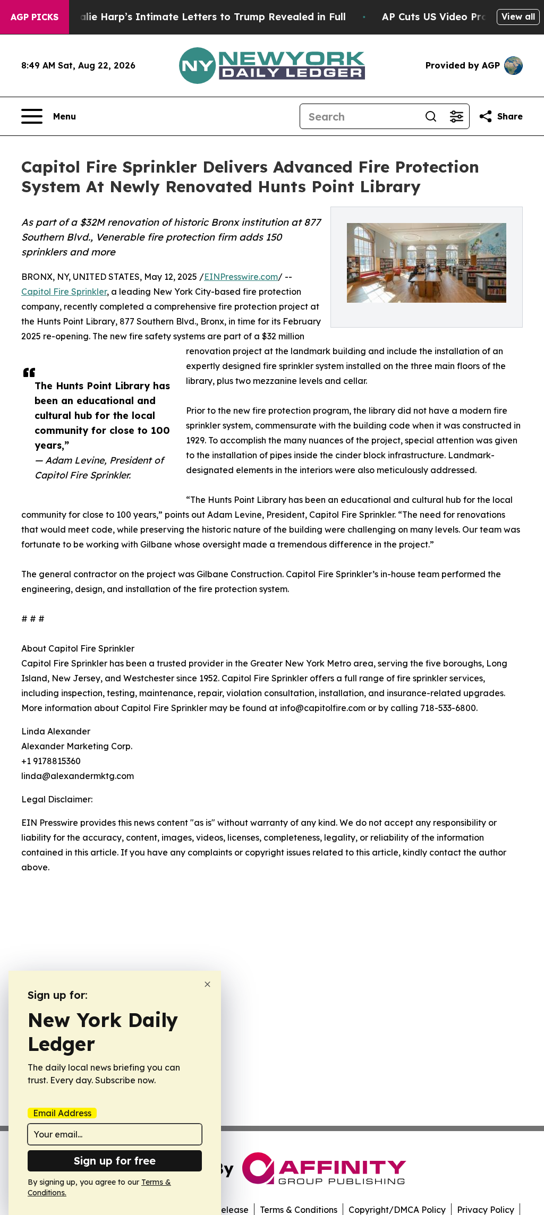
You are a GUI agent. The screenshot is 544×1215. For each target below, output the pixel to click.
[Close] (207, 984)
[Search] (431, 116)
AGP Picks (34, 17)
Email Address (62, 1113)
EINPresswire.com (241, 276)
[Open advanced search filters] (456, 116)
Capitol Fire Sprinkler (64, 291)
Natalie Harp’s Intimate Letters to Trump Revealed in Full (203, 17)
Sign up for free (115, 1160)
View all (518, 16)
